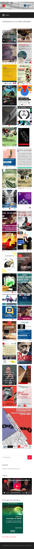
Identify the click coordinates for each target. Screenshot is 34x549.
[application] (17, 486)
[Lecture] (4, 493)
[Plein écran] (29, 493)
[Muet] (26, 493)
